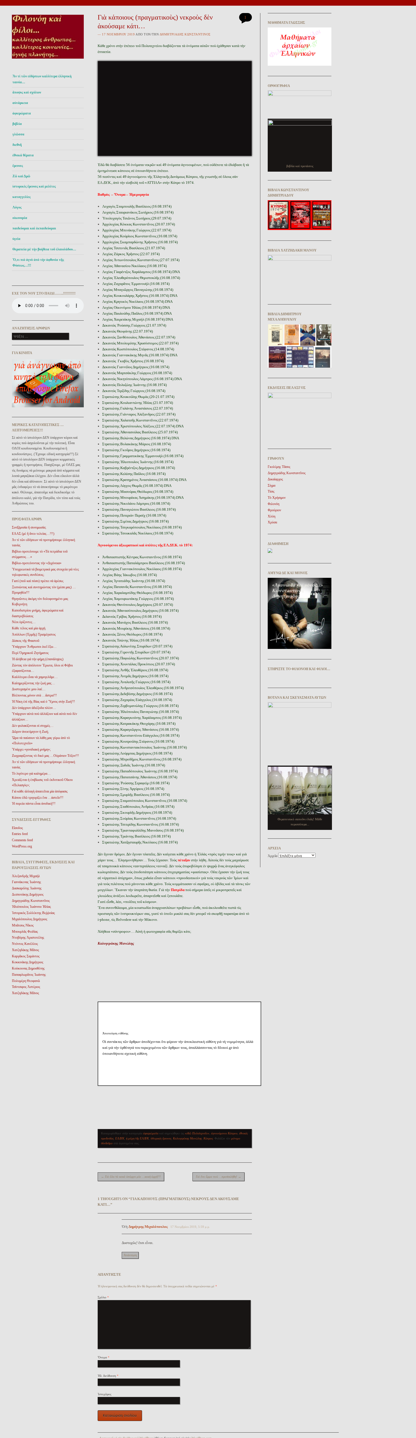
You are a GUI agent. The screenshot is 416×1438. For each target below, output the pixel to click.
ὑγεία (16, 239)
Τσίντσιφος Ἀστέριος (26, 987)
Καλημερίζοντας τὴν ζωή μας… (33, 683)
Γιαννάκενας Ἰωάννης (26, 882)
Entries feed (20, 834)
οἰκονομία (19, 218)
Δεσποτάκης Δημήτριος (28, 894)
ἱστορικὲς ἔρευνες (161, 1138)
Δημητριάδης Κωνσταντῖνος (31, 901)
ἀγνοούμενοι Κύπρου (224, 1133)
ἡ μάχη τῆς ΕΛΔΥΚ (137, 1138)
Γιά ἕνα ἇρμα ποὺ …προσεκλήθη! (218, 1176)
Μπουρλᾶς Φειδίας (25, 932)
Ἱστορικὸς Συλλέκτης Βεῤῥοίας (33, 913)
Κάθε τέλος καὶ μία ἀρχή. (29, 628)
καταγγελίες (21, 197)
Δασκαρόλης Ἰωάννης (27, 888)
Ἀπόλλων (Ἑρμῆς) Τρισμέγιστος (34, 634)
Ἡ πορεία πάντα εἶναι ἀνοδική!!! (33, 804)
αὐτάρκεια (20, 103)
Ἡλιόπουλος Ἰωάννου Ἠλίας (31, 907)
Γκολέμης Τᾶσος (279, 467)
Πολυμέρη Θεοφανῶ (26, 981)
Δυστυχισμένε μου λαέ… (29, 689)
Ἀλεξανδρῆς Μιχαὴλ (26, 876)
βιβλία (17, 124)
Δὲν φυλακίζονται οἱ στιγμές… (32, 726)
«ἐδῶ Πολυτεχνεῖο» (197, 1133)
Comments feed (22, 840)
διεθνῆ (17, 145)
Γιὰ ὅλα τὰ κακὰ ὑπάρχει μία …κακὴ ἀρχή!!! (131, 1176)
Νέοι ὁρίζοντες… (24, 622)
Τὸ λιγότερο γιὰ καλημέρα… (31, 774)
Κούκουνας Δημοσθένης (28, 968)
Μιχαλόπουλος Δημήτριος (29, 919)
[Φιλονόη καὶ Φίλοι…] (48, 60)
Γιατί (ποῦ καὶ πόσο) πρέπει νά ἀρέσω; (38, 581)
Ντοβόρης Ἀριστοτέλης (28, 938)
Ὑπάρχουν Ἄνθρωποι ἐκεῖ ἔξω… (34, 647)
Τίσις (271, 491)
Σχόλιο (103, 1297)
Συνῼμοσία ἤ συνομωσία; (29, 527)
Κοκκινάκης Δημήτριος (27, 962)
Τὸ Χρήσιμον (277, 498)
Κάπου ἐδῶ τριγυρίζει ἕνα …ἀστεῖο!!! (37, 798)
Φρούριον (274, 510)
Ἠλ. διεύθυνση (108, 1375)
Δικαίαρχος (275, 479)
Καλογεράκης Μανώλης (116, 943)
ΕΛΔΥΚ (119, 1138)
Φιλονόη (273, 504)
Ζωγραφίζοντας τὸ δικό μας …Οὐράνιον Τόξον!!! (45, 756)
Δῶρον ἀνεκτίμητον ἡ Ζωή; (30, 732)
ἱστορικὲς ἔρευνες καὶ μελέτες (34, 186)
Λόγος (17, 207)
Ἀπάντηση (130, 1255)
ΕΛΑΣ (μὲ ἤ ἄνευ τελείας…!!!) (33, 534)
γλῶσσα (18, 134)
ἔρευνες (17, 166)
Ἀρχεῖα (272, 856)
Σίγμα (271, 485)
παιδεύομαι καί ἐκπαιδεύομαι (34, 228)
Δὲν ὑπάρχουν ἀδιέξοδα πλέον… (34, 708)
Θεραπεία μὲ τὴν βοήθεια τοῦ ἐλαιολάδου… (44, 249)
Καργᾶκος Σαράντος (26, 956)
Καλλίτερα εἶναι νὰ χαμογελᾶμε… (35, 677)
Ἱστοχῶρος (104, 1394)
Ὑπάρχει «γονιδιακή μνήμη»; (31, 749)
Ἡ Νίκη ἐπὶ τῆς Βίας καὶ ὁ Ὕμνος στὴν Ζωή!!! (43, 702)
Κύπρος (208, 1138)
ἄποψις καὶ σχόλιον (26, 92)
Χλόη (271, 516)
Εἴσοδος (17, 828)
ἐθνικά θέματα (23, 155)
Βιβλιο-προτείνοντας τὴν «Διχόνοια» (36, 563)
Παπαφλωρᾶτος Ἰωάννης (29, 975)
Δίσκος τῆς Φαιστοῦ (25, 641)
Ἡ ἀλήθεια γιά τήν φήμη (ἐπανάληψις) (37, 659)
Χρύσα (272, 522)
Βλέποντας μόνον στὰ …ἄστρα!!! (34, 695)
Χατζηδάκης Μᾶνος (25, 950)
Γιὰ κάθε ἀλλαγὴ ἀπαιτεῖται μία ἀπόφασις (40, 791)
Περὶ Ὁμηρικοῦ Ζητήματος (30, 653)
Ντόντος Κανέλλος (25, 944)
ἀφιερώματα (21, 113)
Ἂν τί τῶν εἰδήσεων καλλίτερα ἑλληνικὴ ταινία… (42, 79)
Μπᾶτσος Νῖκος (23, 925)
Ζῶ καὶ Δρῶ (21, 176)
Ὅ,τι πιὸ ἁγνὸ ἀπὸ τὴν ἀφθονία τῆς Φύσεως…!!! (38, 262)
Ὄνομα (104, 1357)
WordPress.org (22, 846)
